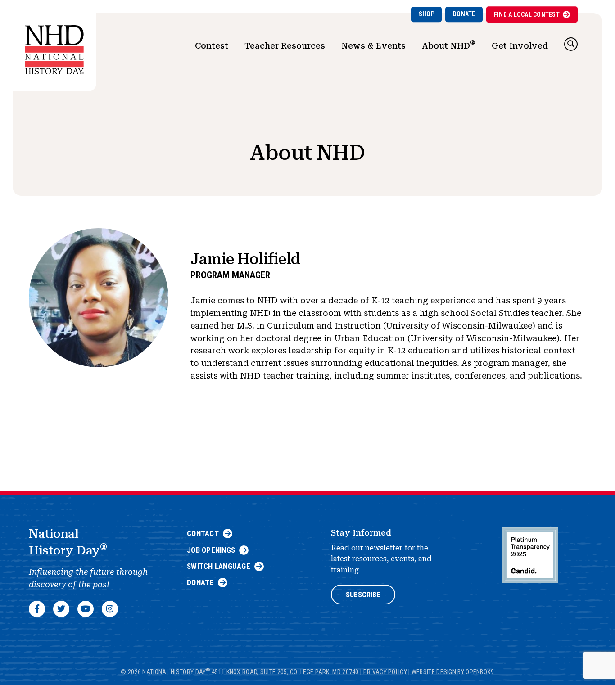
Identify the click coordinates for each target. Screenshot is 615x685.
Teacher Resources (284, 45)
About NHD (448, 44)
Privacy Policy (385, 672)
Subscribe (363, 594)
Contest (211, 45)
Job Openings (211, 549)
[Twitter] (61, 609)
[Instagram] (110, 609)
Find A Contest (527, 14)
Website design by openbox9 (453, 672)
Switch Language (218, 566)
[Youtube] (85, 609)
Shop (426, 14)
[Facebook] (37, 609)
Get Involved (520, 45)
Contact (203, 533)
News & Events (373, 45)
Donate (464, 14)
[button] (571, 44)
